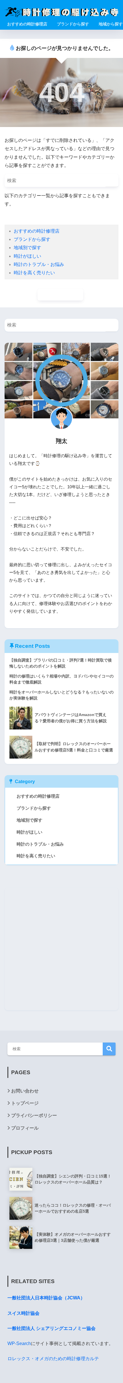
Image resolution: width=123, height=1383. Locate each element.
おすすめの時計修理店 (36, 231)
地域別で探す (27, 247)
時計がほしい (27, 256)
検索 (109, 1049)
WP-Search (19, 1343)
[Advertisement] (61, 949)
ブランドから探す (32, 239)
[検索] (112, 180)
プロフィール (25, 1128)
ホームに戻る (63, 294)
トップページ (25, 1103)
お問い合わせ (25, 1090)
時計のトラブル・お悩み (39, 264)
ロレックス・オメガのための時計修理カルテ (53, 1358)
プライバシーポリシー (34, 1115)
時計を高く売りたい (34, 272)
